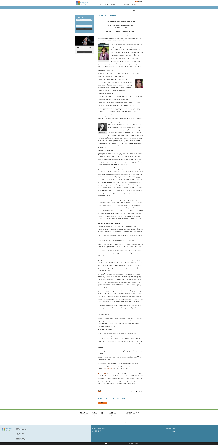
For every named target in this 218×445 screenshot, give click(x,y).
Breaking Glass (128, 414)
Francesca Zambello (102, 373)
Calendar (140, 1)
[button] (137, 10)
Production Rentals (104, 422)
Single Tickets (81, 414)
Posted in (99, 390)
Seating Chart (81, 416)
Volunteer (110, 417)
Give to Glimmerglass (112, 415)
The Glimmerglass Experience (96, 417)
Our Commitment (135, 4)
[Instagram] (108, 443)
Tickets (100, 4)
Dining (93, 414)
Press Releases (86, 417)
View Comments (102, 402)
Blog (77, 10)
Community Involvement (112, 416)
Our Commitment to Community (131, 413)
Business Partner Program (112, 413)
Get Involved (126, 4)
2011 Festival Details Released (86, 10)
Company (119, 4)
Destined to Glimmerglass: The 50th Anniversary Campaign (117, 422)
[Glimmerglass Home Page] (85, 3)
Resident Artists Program (88, 416)
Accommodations (94, 413)
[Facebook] (104, 443)
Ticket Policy (81, 415)
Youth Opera (86, 415)
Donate (136, 1)
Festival (106, 4)
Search (141, 5)
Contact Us (80, 417)
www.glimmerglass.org (107, 368)
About (102, 414)
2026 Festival (86, 413)
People (102, 413)
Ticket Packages (81, 413)
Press (101, 415)
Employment (103, 417)
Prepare (93, 416)
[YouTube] (106, 443)
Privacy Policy (136, 443)
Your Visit (113, 4)
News (80, 10)
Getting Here (94, 415)
